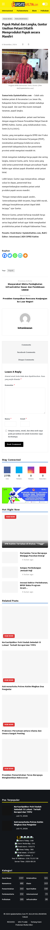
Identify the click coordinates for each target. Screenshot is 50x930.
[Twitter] (9, 255)
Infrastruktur (37, 899)
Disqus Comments (26, 360)
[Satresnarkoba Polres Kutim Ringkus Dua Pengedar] (25, 666)
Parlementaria (21, 19)
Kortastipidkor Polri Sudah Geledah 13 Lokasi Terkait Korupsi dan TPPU (27, 809)
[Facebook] (4, 255)
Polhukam (12, 899)
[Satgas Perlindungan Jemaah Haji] (10, 572)
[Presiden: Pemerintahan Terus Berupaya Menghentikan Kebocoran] (25, 755)
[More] (25, 255)
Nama (8, 418)
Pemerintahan (12, 889)
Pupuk (10, 271)
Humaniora (12, 883)
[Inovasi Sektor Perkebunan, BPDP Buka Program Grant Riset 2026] (10, 587)
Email (23, 418)
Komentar (10, 385)
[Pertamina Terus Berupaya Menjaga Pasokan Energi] (10, 557)
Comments (26, 345)
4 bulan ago (27, 560)
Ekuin (37, 883)
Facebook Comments (26, 352)
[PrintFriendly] (20, 255)
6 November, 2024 (9, 44)
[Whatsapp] (15, 255)
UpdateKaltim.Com (17, 914)
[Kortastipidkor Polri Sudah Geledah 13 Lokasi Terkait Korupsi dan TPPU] (25, 622)
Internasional (37, 894)
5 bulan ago (27, 592)
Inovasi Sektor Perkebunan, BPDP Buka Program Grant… (34, 585)
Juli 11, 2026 (22, 816)
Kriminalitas (37, 878)
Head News (7, 19)
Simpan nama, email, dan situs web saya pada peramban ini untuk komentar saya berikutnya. (25, 434)
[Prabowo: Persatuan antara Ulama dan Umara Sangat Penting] (25, 711)
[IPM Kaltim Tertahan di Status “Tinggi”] (25, 531)
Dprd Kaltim (37, 889)
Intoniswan (25, 327)
